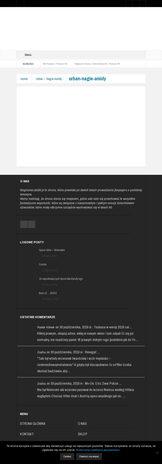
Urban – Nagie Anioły (49, 78)
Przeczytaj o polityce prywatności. (98, 449)
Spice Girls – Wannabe (52, 250)
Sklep (82, 434)
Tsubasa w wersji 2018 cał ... (113, 327)
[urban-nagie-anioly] (81, 122)
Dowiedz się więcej (89, 456)
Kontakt (27, 434)
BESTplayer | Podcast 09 (55, 64)
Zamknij (67, 456)
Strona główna (32, 423)
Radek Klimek (46, 327)
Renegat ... (92, 352)
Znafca (41, 352)
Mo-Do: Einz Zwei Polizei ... (103, 383)
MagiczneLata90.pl (32, 190)
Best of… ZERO (48, 293)
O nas (82, 423)
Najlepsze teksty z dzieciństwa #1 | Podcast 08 (97, 64)
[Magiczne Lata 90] (81, 28)
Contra (42, 264)
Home (24, 78)
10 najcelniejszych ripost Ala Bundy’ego (61, 279)
